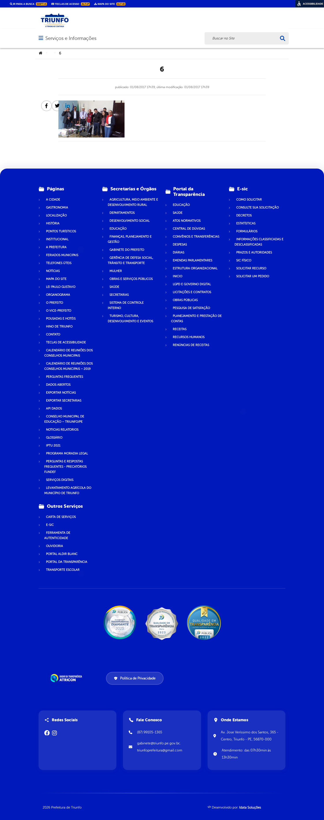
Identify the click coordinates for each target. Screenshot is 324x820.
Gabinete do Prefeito (127, 249)
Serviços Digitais (59, 480)
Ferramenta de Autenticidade (57, 535)
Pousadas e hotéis (61, 318)
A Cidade (53, 199)
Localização (56, 215)
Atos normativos (187, 220)
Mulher (116, 271)
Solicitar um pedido (252, 276)
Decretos (244, 215)
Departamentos (122, 212)
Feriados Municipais (62, 255)
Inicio (177, 276)
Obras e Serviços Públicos (131, 279)
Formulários (246, 231)
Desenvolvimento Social (130, 220)
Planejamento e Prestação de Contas (196, 318)
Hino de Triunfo (59, 326)
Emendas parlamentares (192, 260)
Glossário (54, 437)
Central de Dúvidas (189, 228)
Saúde (114, 286)
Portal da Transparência (66, 561)
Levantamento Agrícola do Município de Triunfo (67, 490)
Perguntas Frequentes (64, 376)
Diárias (178, 252)
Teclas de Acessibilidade (66, 342)
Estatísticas (245, 223)
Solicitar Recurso (251, 268)
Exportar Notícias (61, 392)
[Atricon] (67, 678)
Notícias (53, 271)
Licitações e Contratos (192, 292)
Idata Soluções (250, 807)
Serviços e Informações (70, 38)
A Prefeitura (56, 247)
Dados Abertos (58, 384)
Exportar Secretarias (63, 400)
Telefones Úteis (58, 263)
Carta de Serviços (61, 517)
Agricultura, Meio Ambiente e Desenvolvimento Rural (133, 202)
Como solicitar (249, 199)
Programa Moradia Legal (67, 453)
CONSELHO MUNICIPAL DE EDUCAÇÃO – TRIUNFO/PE (64, 419)
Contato (53, 334)
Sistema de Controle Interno (126, 305)
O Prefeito (54, 302)
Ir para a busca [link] (29, 4)
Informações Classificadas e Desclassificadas (259, 242)
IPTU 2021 (53, 445)
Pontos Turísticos (61, 231)
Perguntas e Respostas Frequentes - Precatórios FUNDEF (65, 467)
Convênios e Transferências (196, 236)
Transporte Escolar (63, 569)
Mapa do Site (56, 279)
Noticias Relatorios (62, 429)
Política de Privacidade (138, 678)
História (53, 223)
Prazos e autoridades (254, 252)
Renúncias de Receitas (191, 345)
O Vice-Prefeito (58, 310)
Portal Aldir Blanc (62, 554)
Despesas (180, 244)
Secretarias (119, 294)
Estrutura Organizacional (195, 268)
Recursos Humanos (189, 337)
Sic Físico (243, 260)
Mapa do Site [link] (111, 4)
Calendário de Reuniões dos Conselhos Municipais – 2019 (68, 366)
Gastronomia (57, 207)
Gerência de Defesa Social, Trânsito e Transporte (130, 260)
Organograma (58, 294)
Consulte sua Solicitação (257, 207)
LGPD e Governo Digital (192, 284)
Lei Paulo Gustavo (60, 286)
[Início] (40, 53)
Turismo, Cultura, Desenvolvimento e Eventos (130, 318)
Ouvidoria (54, 546)
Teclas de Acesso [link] (71, 4)
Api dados (54, 408)
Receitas (179, 329)
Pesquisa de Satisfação (191, 308)
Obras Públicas (185, 300)
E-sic (50, 524)
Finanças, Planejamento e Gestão (130, 239)
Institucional (57, 239)
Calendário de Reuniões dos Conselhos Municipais (68, 353)
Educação (118, 228)
